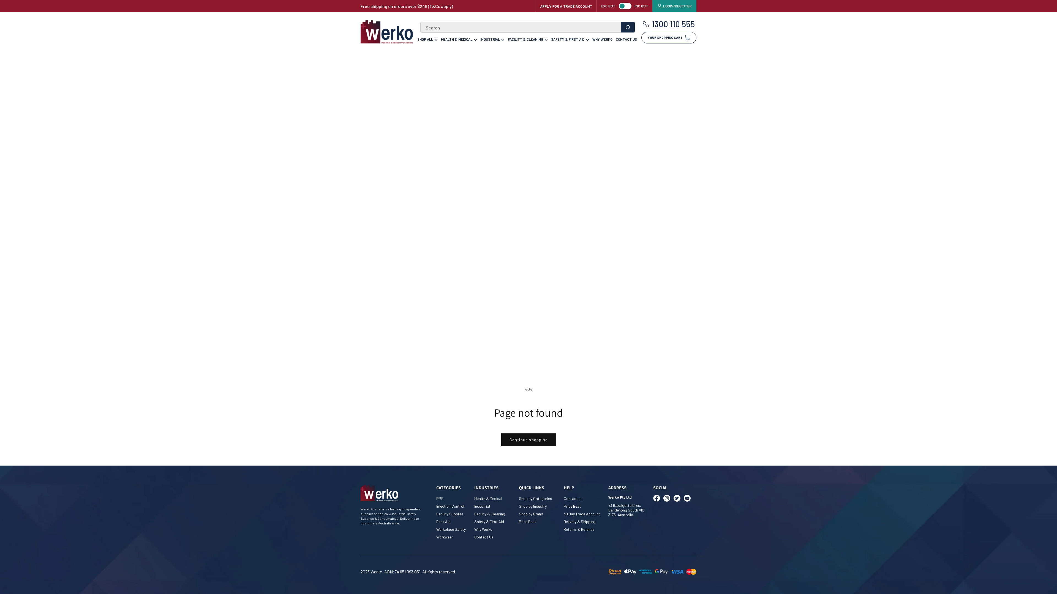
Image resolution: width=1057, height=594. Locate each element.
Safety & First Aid (567, 39)
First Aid (443, 521)
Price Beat (527, 521)
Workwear (444, 537)
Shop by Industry (533, 506)
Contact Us (626, 39)
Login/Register (677, 6)
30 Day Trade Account (582, 514)
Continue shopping (529, 439)
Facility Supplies (450, 514)
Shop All (425, 39)
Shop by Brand (531, 514)
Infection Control (450, 506)
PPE (439, 498)
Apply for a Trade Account (566, 6)
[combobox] (527, 27)
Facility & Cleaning (525, 39)
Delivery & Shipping (579, 521)
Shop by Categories (535, 498)
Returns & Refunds (579, 529)
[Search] (628, 27)
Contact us (573, 498)
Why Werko (602, 39)
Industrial (490, 39)
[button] (668, 35)
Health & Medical (456, 39)
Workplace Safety (451, 529)
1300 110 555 (673, 24)
